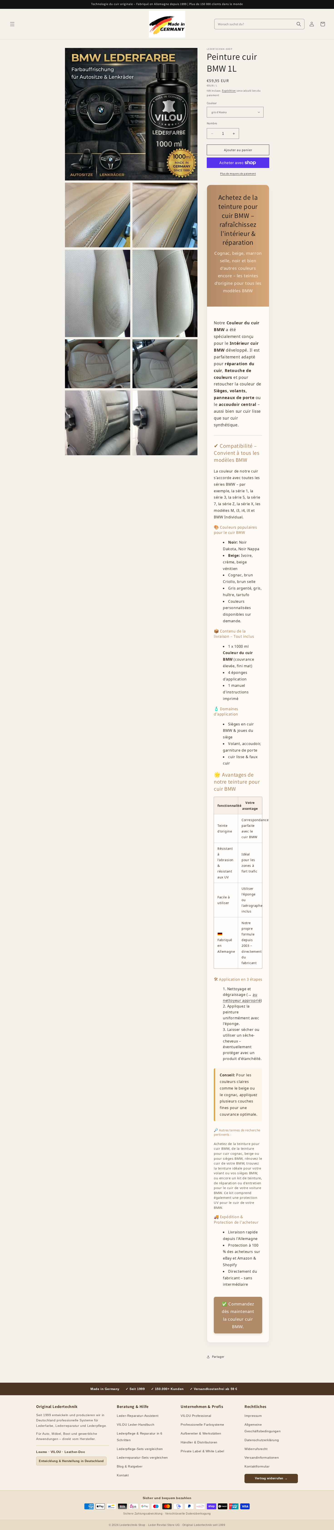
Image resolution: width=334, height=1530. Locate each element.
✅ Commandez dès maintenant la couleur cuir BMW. (238, 1315)
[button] (12, 24)
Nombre (212, 123)
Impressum (253, 1416)
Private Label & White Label (202, 1451)
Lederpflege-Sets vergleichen (140, 1449)
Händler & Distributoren (199, 1442)
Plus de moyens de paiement (238, 173)
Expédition (229, 90)
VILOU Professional (196, 1416)
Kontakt (123, 1475)
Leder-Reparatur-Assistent (137, 1416)
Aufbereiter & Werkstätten (201, 1433)
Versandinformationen (261, 1457)
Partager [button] (218, 1357)
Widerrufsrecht (255, 1449)
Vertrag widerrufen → (271, 1478)
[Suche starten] (298, 24)
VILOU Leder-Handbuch (135, 1424)
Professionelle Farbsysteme (202, 1424)
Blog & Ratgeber (129, 1466)
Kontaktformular (256, 1466)
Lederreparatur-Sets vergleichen (142, 1457)
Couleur (212, 103)
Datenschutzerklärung (261, 1440)
